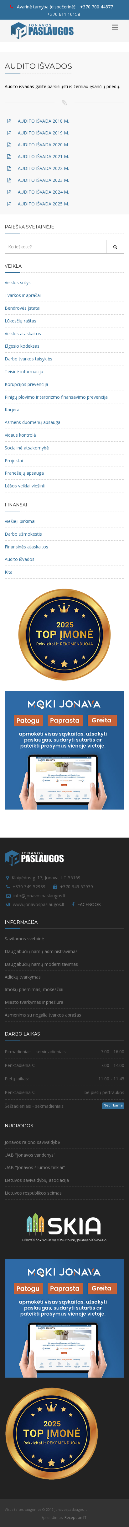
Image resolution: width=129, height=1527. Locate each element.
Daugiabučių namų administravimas (41, 951)
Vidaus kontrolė (20, 435)
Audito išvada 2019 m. (43, 133)
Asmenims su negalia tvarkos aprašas (43, 1015)
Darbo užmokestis (23, 534)
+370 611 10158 (63, 14)
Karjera (12, 409)
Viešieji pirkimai (20, 521)
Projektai (14, 460)
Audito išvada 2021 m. (43, 156)
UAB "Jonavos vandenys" (30, 1155)
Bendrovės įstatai (22, 308)
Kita (9, 572)
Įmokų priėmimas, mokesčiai (34, 989)
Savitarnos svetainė (24, 939)
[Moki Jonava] (64, 750)
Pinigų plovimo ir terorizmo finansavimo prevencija (56, 397)
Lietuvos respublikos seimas (33, 1193)
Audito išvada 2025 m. (43, 204)
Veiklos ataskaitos (23, 333)
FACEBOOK (89, 904)
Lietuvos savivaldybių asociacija (37, 1180)
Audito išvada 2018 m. (43, 121)
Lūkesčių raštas (20, 321)
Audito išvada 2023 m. (43, 180)
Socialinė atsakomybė (27, 448)
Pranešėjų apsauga (24, 473)
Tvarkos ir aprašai (23, 295)
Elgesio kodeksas (22, 346)
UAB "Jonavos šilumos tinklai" (35, 1167)
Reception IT (75, 1517)
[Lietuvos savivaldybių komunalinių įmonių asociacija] (64, 1230)
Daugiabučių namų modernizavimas (41, 964)
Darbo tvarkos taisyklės (28, 359)
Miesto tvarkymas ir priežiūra (34, 1002)
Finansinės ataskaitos (26, 547)
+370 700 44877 (96, 7)
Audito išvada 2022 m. (43, 168)
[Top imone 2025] (52, 1433)
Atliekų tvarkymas (23, 977)
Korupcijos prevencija (26, 384)
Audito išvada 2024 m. (43, 192)
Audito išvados (19, 559)
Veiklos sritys (18, 282)
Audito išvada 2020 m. (43, 145)
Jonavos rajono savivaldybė (32, 1142)
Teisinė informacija (24, 371)
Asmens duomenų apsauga (32, 422)
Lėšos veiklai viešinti (25, 486)
